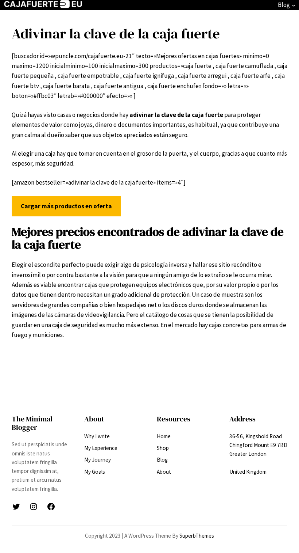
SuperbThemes (196, 535)
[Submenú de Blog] (293, 5)
